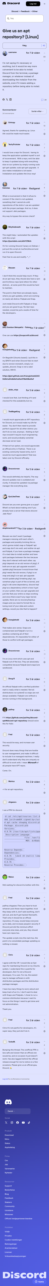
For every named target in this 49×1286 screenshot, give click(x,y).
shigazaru (12, 802)
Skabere (8, 1202)
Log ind (5, 1079)
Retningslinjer (11, 1244)
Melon (11, 877)
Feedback (25, 11)
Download (9, 1135)
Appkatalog (10, 1147)
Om (6, 1160)
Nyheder (8, 1173)
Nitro (7, 1139)
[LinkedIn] (10, 99)
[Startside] (11, 4)
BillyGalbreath (14, 227)
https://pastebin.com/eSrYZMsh (16, 241)
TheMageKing (14, 411)
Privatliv (8, 1236)
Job (6, 1165)
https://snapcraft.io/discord (26, 335)
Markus (11, 781)
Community (10, 1206)
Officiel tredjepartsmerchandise (18, 1219)
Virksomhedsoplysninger (15, 1256)
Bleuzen (11, 268)
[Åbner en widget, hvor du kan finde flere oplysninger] (39, 1282)
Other (35, 11)
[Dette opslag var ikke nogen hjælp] (44, 61)
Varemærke (10, 1169)
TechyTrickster (14, 144)
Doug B (11, 679)
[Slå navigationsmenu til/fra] (44, 4)
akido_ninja (13, 390)
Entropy (11, 122)
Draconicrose (14, 469)
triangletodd (7, 350)
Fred (10, 734)
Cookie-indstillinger (13, 1240)
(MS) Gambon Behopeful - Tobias (16, 327)
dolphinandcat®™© (10, 528)
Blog (7, 1194)
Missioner (9, 1214)
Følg (24, 45)
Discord (15, 11)
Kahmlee (6, 188)
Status (7, 1143)
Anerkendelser (11, 1248)
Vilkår (7, 1232)
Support (8, 1186)
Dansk (10, 1111)
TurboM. (11, 1042)
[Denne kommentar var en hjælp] (44, 122)
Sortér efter (37, 111)
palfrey (11, 710)
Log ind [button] (33, 4)
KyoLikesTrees (14, 497)
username (12, 52)
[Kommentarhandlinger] (44, 134)
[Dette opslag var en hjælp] (44, 53)
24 (45, 100)
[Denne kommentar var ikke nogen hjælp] (44, 130)
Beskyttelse (10, 1190)
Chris (10, 955)
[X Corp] (7, 99)
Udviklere (9, 1210)
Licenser (8, 1252)
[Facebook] (3, 99)
